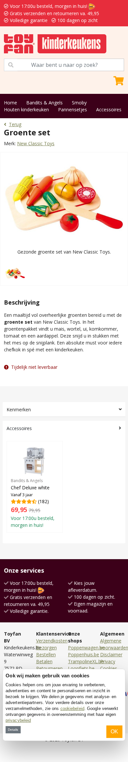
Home (10, 102)
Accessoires (108, 109)
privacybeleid (18, 720)
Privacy (107, 661)
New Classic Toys (35, 143)
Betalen (44, 661)
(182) (32, 503)
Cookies (108, 668)
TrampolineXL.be (86, 661)
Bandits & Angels (44, 102)
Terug (15, 124)
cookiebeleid (72, 708)
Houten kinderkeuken (26, 109)
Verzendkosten (52, 641)
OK (114, 731)
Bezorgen (46, 647)
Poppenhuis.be (83, 654)
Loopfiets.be (81, 668)
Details (13, 729)
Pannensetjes (72, 109)
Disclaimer (111, 654)
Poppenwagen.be (86, 647)
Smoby (79, 102)
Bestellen (46, 654)
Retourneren (49, 668)
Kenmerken (19, 409)
